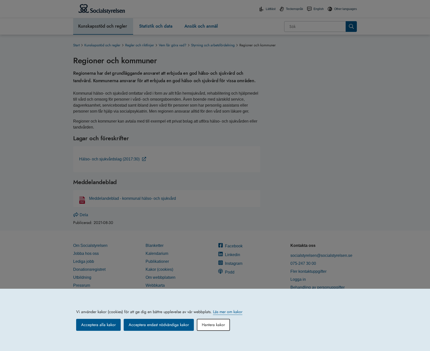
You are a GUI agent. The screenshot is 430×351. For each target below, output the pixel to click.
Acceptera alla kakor (98, 325)
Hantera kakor (213, 325)
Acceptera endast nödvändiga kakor (159, 325)
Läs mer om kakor (227, 312)
